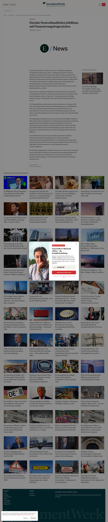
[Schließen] (76, 244)
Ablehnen (25, 518)
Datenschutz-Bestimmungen (27, 514)
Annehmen (33, 518)
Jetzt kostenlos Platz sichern (64, 272)
